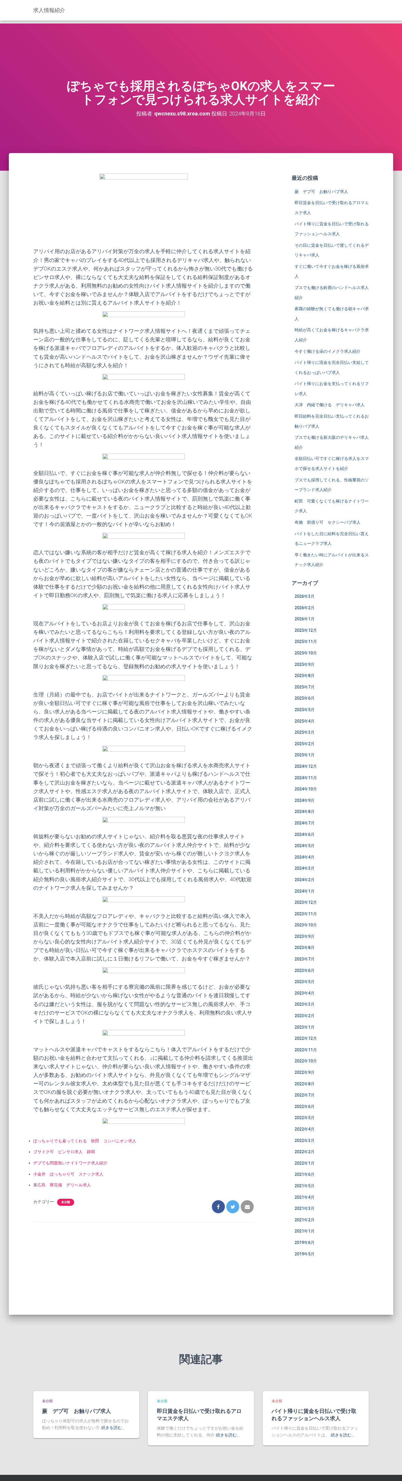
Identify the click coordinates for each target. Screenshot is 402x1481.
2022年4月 (305, 1129)
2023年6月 (305, 970)
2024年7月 (305, 823)
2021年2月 (305, 1220)
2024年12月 (306, 766)
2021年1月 (305, 1231)
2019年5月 (305, 1254)
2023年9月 (305, 936)
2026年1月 (305, 619)
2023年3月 (305, 1004)
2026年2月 (305, 607)
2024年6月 (305, 834)
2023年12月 (306, 902)
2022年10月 (306, 1061)
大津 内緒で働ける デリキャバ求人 (330, 404)
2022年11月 (306, 1049)
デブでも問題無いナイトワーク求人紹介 (70, 1163)
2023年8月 (305, 947)
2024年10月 (306, 789)
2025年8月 (305, 675)
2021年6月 (305, 1174)
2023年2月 (305, 1015)
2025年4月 (305, 721)
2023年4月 (305, 993)
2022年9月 (305, 1072)
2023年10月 (306, 925)
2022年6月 (305, 1106)
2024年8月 (305, 811)
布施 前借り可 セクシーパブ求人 (328, 522)
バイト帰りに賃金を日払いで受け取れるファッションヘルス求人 (314, 1414)
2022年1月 (305, 1163)
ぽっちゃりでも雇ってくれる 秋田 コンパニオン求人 (84, 1141)
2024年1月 (305, 891)
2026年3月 (305, 596)
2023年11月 (306, 913)
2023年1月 (305, 1027)
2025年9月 (305, 664)
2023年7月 (305, 959)
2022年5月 (305, 1117)
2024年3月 (305, 868)
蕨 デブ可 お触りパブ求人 (321, 191)
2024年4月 (305, 857)
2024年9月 (305, 800)
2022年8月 (305, 1084)
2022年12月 (306, 1038)
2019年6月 (305, 1242)
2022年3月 (305, 1140)
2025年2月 (305, 743)
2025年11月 (306, 641)
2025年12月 (306, 630)
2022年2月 (305, 1151)
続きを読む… (112, 1427)
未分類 (65, 1202)
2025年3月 (305, 732)
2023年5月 (305, 981)
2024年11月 (306, 777)
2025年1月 (305, 755)
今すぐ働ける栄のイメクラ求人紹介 (328, 351)
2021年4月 (305, 1197)
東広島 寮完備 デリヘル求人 (62, 1185)
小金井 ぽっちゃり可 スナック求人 (68, 1174)
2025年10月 (306, 653)
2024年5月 (305, 845)
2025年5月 (305, 709)
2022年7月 (305, 1095)
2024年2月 (305, 879)
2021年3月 (305, 1208)
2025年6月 (305, 698)
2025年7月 (305, 687)
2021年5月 (305, 1185)
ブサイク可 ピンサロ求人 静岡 (64, 1151)
